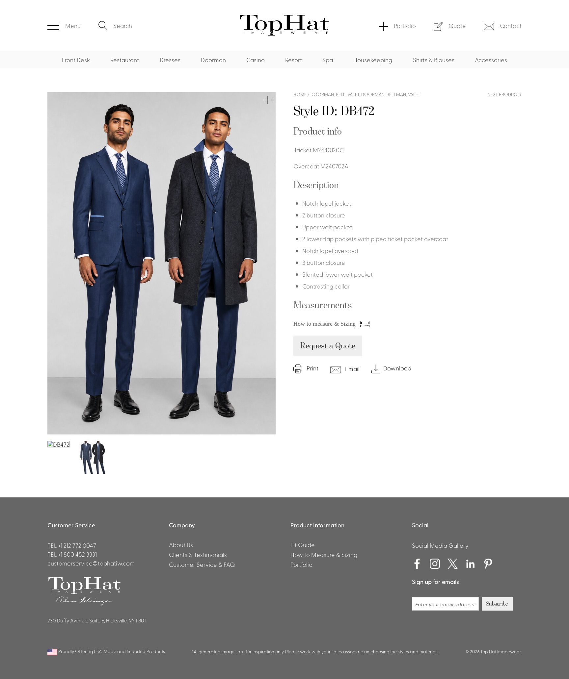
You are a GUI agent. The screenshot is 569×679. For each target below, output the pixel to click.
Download (397, 368)
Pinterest (488, 564)
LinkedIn (470, 564)
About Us (181, 544)
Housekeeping (372, 59)
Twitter (452, 564)
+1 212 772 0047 (77, 545)
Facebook (417, 564)
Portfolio (405, 25)
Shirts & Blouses (433, 59)
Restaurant (124, 59)
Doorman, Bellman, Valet (390, 94)
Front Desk (76, 59)
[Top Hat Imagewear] (284, 33)
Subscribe (497, 603)
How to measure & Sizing (325, 323)
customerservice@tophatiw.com (91, 563)
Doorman (213, 59)
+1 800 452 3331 (77, 554)
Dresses (170, 59)
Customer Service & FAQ (202, 564)
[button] (64, 25)
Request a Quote (327, 345)
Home (300, 94)
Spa (327, 59)
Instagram (435, 564)
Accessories (491, 59)
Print (311, 368)
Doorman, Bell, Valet (335, 94)
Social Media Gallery (440, 545)
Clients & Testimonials (198, 554)
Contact (511, 25)
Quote (457, 25)
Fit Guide (302, 544)
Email (352, 368)
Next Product (503, 94)
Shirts (107, 9)
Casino (255, 59)
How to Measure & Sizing (323, 554)
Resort (293, 59)
